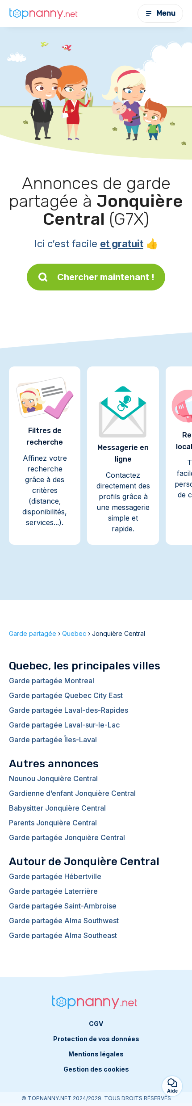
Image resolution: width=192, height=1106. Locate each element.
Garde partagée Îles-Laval (53, 739)
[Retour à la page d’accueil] (44, 14)
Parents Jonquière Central (53, 822)
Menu (166, 13)
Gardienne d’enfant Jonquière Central (72, 793)
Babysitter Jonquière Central (57, 807)
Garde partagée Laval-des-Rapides (68, 710)
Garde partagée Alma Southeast (63, 935)
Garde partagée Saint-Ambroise (63, 905)
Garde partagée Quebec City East (66, 695)
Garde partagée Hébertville (55, 876)
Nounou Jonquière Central (53, 778)
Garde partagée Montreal (51, 680)
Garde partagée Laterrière (53, 891)
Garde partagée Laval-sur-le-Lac (64, 724)
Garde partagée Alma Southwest (64, 920)
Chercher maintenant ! (105, 277)
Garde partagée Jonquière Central (67, 837)
